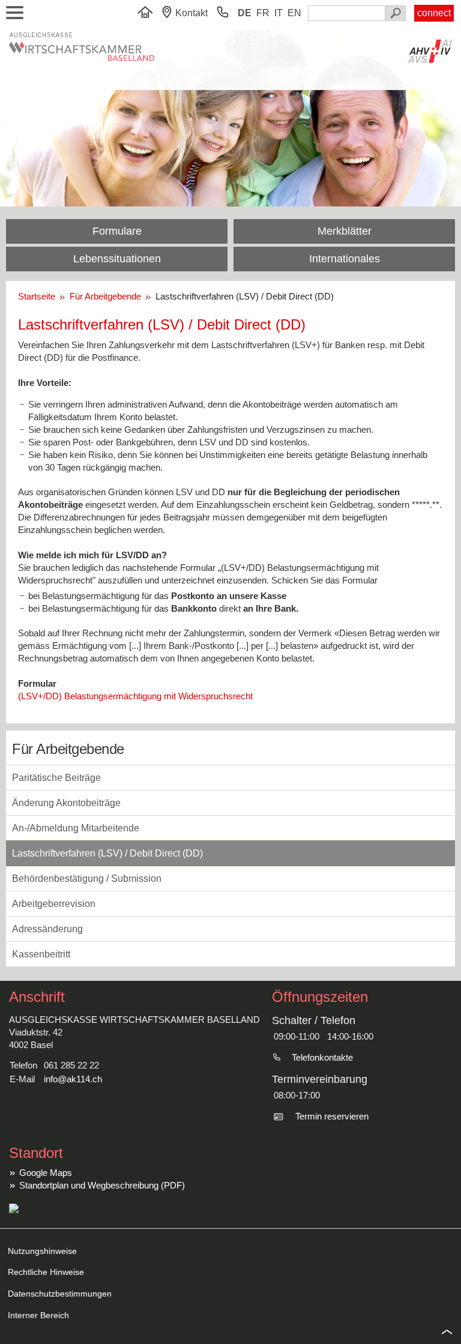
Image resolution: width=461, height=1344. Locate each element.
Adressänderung (47, 929)
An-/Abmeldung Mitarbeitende (75, 828)
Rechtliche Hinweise (46, 1272)
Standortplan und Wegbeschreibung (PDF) (102, 1185)
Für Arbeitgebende (106, 296)
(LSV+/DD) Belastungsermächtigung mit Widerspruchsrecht (135, 696)
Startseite (39, 296)
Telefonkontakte (322, 1057)
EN (294, 13)
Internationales (344, 259)
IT (278, 13)
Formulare (117, 231)
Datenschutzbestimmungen (60, 1293)
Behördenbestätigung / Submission (86, 878)
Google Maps (45, 1173)
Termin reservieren (332, 1116)
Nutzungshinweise (42, 1251)
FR (263, 13)
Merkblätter (345, 231)
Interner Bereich (38, 1315)
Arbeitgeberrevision (53, 904)
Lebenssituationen (117, 259)
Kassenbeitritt (41, 954)
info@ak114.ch (73, 1079)
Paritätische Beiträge (56, 778)
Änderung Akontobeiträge (66, 803)
